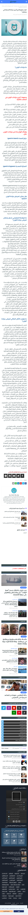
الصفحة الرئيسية (23, 6)
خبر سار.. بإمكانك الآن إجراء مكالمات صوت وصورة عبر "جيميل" (11, 761)
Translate (24, 748)
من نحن (17, 903)
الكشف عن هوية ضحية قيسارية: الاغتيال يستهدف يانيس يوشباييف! (11, 774)
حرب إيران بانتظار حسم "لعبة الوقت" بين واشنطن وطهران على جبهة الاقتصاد (15, 592)
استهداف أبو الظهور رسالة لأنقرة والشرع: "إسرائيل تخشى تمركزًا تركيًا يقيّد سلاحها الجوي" (9, 604)
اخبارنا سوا (24, 14)
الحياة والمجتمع (12, 875)
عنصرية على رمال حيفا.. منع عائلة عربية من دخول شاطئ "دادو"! (10, 670)
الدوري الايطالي (23, 732)
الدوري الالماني (23, 726)
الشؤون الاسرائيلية (12, 882)
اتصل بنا (13, 903)
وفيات (20, 898)
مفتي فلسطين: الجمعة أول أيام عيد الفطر (12, 511)
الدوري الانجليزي (23, 724)
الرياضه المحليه (4, 882)
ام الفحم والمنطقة (5, 884)
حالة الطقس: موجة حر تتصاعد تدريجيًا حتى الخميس (15, 696)
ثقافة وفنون (4, 889)
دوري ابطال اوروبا (22, 735)
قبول (19, 911)
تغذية (23, 884)
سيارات (3, 893)
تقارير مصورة (4, 886)
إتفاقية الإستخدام (8, 903)
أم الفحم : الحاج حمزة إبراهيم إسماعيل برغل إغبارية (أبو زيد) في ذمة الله (11, 780)
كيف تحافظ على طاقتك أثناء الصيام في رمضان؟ (11, 522)
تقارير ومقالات (11, 886)
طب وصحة (16, 6)
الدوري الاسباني (23, 721)
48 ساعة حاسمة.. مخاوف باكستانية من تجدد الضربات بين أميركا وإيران (10, 614)
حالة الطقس (23, 889)
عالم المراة (14, 893)
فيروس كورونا (11, 895)
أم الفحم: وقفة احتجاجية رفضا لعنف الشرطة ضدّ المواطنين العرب (9, 652)
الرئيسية (21, 903)
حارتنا (18, 889)
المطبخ (19, 882)
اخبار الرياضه (17, 873)
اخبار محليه (23, 873)
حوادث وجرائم (4, 891)
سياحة (24, 891)
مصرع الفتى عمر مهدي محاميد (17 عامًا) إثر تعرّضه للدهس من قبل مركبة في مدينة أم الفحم (11, 768)
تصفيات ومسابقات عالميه (20, 740)
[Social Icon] (24, 708)
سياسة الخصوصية (14, 904)
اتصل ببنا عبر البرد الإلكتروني (17, 808)
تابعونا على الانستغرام (15, 816)
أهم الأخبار (11, 873)
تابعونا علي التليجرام (14, 818)
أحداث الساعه (4, 873)
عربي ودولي (20, 893)
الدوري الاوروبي (23, 737)
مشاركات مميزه (18, 895)
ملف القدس (4, 898)
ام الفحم (21, 806)
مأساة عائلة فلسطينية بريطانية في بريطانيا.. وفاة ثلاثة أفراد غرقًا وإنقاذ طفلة (14, 641)
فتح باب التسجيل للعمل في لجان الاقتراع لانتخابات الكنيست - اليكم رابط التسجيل (11, 756)
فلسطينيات (4, 895)
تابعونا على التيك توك (14, 814)
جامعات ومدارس (12, 889)
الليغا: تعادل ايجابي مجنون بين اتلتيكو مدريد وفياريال (9, 660)
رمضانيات (21, 480)
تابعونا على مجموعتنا (14, 812)
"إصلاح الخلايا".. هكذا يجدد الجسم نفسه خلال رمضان (11, 518)
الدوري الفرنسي (23, 729)
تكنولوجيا (17, 886)
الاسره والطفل (5, 875)
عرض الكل (4, 574)
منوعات (10, 898)
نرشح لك (15, 898)
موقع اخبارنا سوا (19, 804)
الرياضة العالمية (19, 880)
